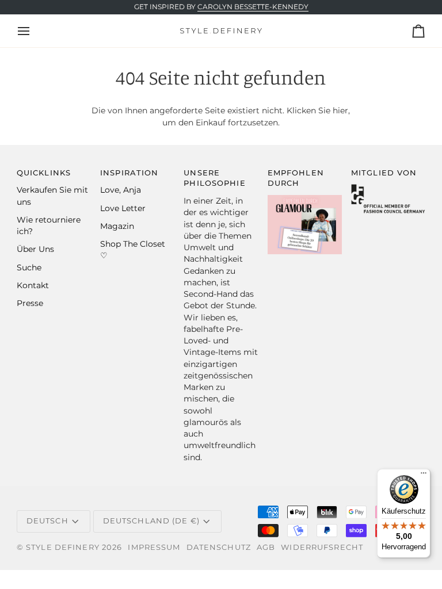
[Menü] (423, 476)
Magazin (117, 226)
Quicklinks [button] (44, 173)
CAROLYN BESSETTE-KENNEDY (252, 7)
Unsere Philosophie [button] (214, 178)
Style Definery (63, 547)
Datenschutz (218, 547)
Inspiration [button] (129, 173)
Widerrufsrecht (322, 547)
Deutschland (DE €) (151, 521)
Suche (29, 267)
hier (340, 110)
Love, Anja (120, 189)
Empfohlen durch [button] (296, 178)
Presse (30, 303)
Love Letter (123, 208)
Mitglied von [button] (384, 173)
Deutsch (47, 521)
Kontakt (33, 285)
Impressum (154, 547)
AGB (266, 547)
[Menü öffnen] (34, 30)
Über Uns (35, 249)
